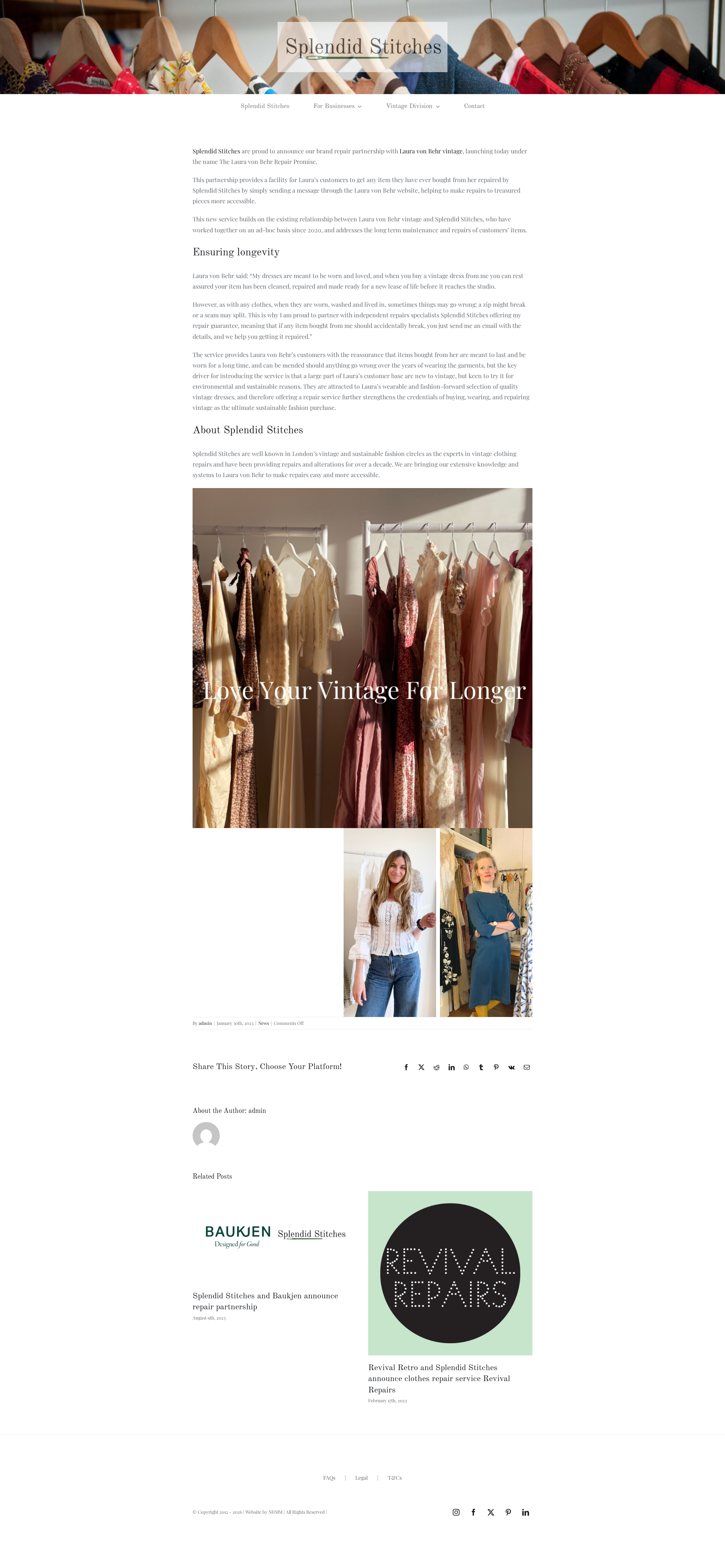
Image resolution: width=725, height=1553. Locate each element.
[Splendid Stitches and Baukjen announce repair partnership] (275, 1237)
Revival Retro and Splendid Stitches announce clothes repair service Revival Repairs (439, 1379)
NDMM (275, 1512)
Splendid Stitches (216, 151)
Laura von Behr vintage (431, 151)
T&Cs (395, 1477)
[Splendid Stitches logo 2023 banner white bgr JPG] (362, 25)
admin (205, 1023)
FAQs (329, 1477)
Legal (361, 1477)
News (263, 1023)
